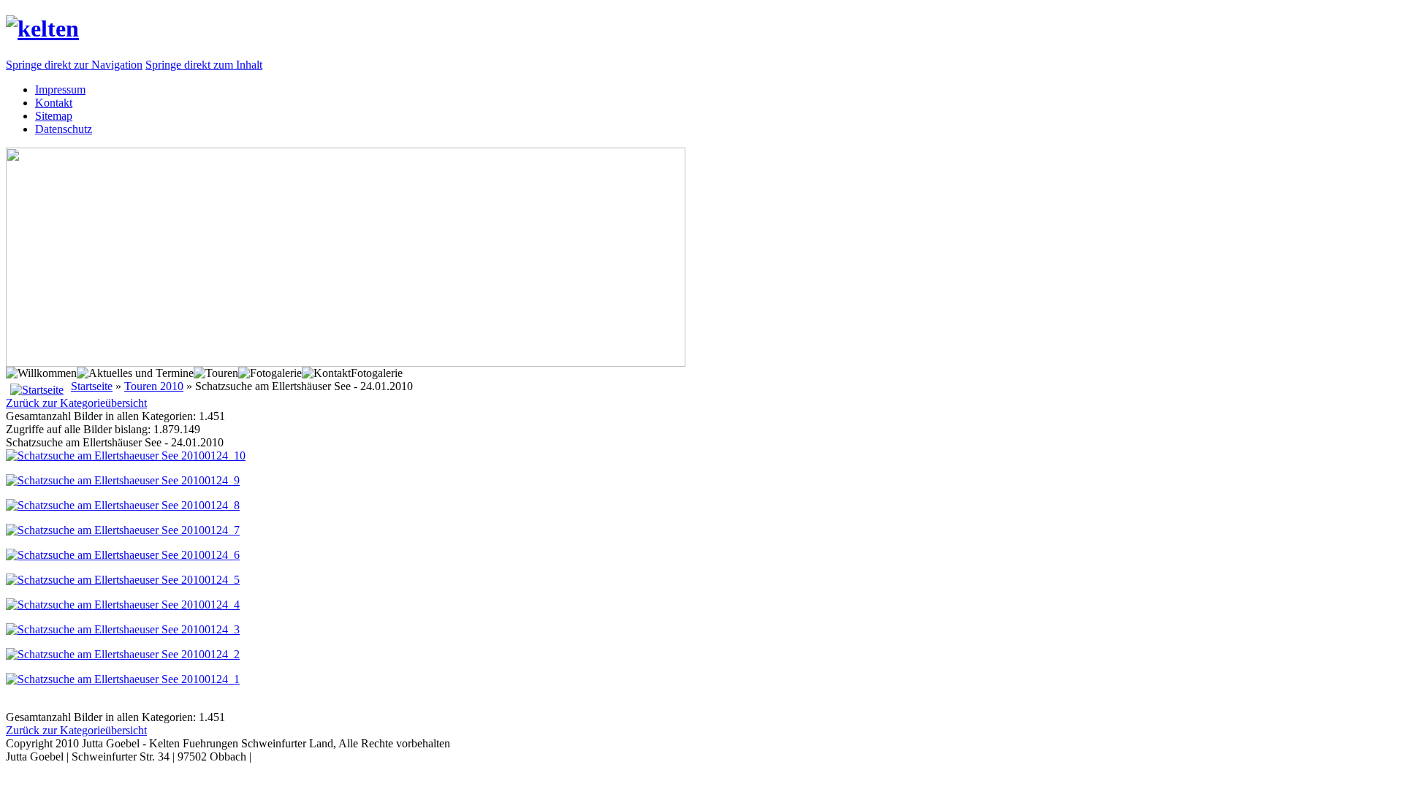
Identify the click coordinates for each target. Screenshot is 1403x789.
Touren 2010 (153, 386)
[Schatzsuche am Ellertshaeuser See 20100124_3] (123, 629)
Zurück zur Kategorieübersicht (76, 403)
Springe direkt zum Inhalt (203, 64)
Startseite (92, 386)
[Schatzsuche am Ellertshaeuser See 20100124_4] (123, 604)
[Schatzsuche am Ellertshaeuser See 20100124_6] (123, 555)
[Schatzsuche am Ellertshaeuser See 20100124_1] (123, 679)
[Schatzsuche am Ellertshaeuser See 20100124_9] (123, 480)
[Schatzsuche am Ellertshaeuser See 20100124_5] (123, 579)
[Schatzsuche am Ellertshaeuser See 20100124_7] (123, 530)
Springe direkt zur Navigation (74, 64)
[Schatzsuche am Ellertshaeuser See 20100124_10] (126, 455)
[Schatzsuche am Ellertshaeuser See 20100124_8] (123, 505)
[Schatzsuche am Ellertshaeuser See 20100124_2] (123, 654)
